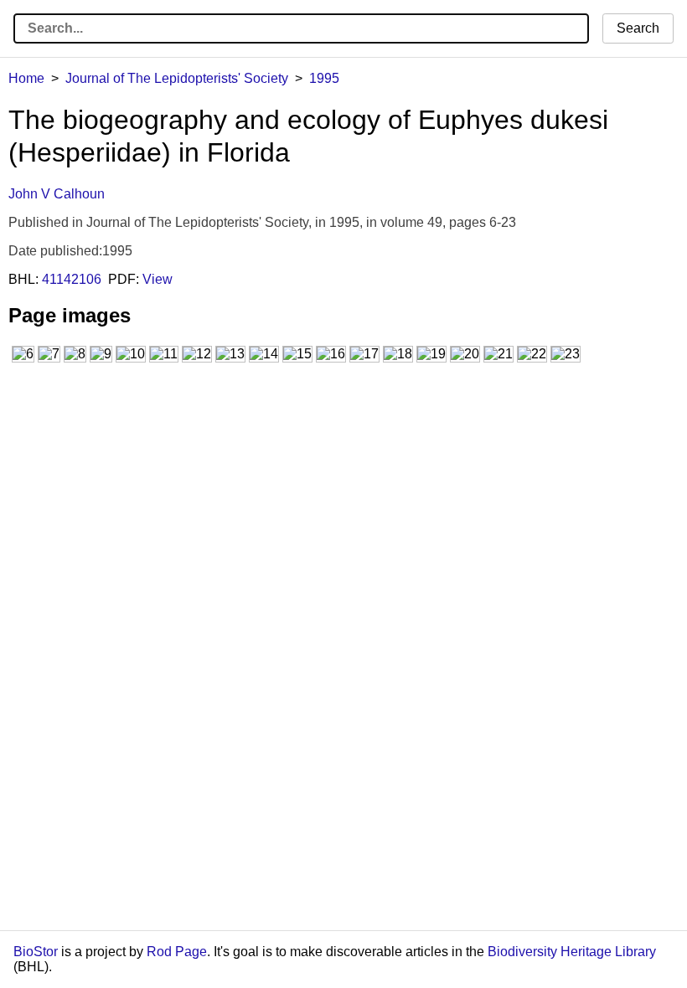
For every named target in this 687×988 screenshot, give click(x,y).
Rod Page (177, 951)
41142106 (71, 279)
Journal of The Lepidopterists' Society (176, 78)
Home (26, 78)
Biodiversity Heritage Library (572, 951)
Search (638, 28)
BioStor (35, 951)
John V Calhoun (56, 194)
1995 (324, 78)
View (157, 279)
